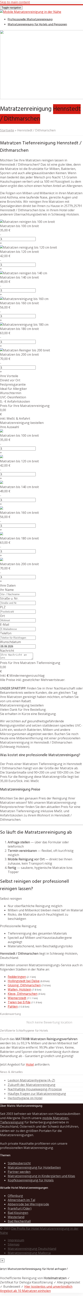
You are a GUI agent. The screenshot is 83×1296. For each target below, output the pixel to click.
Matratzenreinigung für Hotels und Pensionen (37, 24)
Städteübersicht (19, 1163)
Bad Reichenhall (19, 1221)
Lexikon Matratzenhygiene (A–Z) (31, 1080)
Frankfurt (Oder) (19, 1208)
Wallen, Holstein (19, 989)
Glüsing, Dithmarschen (24, 985)
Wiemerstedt (17, 998)
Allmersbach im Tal (21, 1200)
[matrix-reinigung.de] (30, 12)
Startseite (7, 130)
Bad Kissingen (18, 1213)
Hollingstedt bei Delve (24, 981)
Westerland (16, 1217)
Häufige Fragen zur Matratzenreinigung (37, 1094)
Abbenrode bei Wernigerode (28, 1204)
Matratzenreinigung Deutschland (32, 1249)
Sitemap (13, 1244)
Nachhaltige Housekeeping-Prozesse (35, 1089)
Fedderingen (17, 977)
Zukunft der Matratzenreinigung (31, 1085)
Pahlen (13, 1006)
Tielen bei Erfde (19, 1002)
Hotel (30, 1064)
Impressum (16, 1240)
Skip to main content (15, 2)
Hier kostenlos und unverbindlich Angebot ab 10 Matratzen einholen (36, 1288)
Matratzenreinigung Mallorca (29, 1253)
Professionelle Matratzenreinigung (30, 19)
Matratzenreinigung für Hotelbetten (34, 1167)
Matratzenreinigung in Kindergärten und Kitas (41, 1176)
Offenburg (15, 1196)
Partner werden (19, 1172)
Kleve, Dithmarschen (22, 994)
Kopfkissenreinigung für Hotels (31, 1180)
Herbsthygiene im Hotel (25, 1098)
